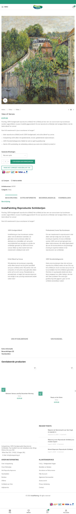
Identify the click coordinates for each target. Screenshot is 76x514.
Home (3, 109)
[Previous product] (68, 110)
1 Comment (62, 434)
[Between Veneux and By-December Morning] (19, 378)
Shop (10, 109)
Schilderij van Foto (7, 484)
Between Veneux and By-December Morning (19, 393)
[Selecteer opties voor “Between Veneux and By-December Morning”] (3, 390)
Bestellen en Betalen (45, 467)
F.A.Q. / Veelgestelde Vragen (47, 463)
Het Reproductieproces (8, 470)
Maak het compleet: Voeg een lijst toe (17, 167)
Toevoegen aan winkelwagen (22, 161)
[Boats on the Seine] (56, 380)
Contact (41, 487)
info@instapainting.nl (13, 455)
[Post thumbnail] (42, 432)
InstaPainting (35, 495)
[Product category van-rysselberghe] (19, 315)
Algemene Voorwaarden (46, 477)
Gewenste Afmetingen (8, 152)
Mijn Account (43, 474)
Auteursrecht (43, 480)
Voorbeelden (5, 474)
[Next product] (73, 110)
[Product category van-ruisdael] (56, 315)
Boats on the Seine (56, 397)
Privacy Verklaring (44, 484)
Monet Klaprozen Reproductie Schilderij (60, 449)
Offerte (3, 480)
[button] (3, 60)
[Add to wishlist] (35, 368)
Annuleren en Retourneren (47, 470)
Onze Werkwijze (6, 467)
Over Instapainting (7, 463)
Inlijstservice (5, 487)
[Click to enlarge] (5, 100)
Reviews (3, 477)
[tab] (11, 197)
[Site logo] (38, 7)
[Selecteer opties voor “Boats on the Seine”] (40, 394)
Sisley (18, 109)
